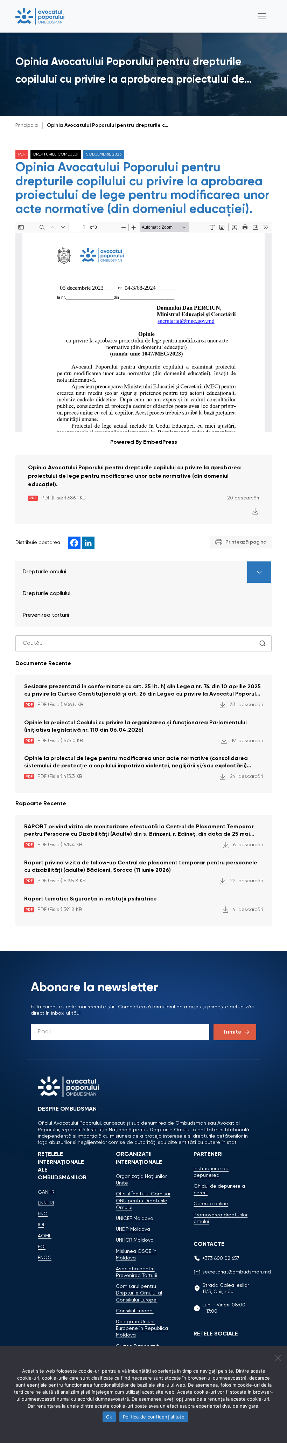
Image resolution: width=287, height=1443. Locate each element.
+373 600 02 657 (220, 1258)
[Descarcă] (255, 511)
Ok (109, 1417)
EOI (42, 1246)
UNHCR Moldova (135, 1240)
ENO (43, 1213)
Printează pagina (245, 542)
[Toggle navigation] (262, 16)
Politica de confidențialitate (153, 1417)
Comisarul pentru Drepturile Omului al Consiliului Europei (139, 1293)
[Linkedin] (88, 543)
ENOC (44, 1257)
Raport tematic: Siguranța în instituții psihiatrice (90, 899)
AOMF (44, 1236)
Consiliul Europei (135, 1311)
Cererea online (211, 1203)
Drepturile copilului (55, 154)
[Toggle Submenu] (259, 572)
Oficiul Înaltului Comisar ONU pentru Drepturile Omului (143, 1201)
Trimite (232, 1032)
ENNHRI (46, 1203)
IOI (41, 1224)
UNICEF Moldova (134, 1218)
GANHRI (47, 1192)
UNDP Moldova (133, 1229)
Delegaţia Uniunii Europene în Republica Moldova (142, 1328)
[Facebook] (74, 543)
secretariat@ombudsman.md (236, 1272)
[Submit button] (262, 643)
